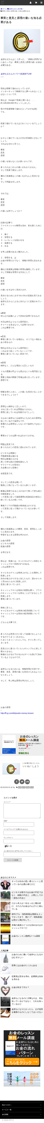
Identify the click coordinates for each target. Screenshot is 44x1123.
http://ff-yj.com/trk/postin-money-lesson (17, 713)
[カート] (36, 2)
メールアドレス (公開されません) (16, 829)
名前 (5, 821)
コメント (7, 802)
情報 (27, 787)
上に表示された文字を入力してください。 (19, 851)
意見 (31, 787)
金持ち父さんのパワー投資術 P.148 (16, 74)
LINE (27, 782)
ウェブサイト (8, 838)
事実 (19, 787)
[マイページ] (30, 2)
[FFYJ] (2, 5)
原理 (23, 787)
